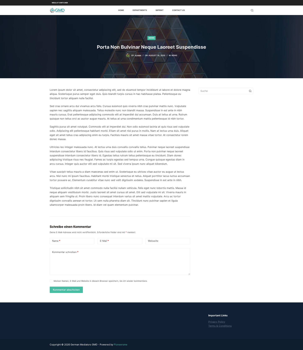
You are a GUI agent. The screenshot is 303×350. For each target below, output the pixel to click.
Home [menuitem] (121, 10)
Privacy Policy (216, 321)
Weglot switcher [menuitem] (60, 3)
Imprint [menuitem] (159, 10)
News (151, 38)
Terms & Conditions (220, 325)
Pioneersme (120, 344)
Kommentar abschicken (66, 289)
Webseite (153, 240)
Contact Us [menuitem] (178, 10)
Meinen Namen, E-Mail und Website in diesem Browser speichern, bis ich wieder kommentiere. (101, 281)
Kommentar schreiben (65, 252)
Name (56, 240)
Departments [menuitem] (140, 10)
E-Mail (104, 240)
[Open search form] (252, 10)
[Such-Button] (250, 91)
